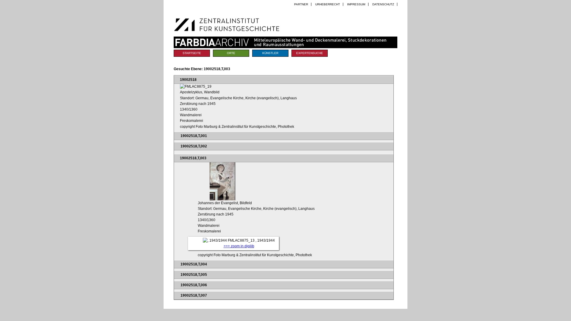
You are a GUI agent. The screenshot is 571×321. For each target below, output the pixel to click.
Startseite (192, 53)
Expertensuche (309, 53)
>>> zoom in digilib (239, 246)
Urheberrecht (327, 4)
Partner (301, 4)
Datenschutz (383, 4)
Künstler (270, 53)
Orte (231, 53)
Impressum (356, 4)
